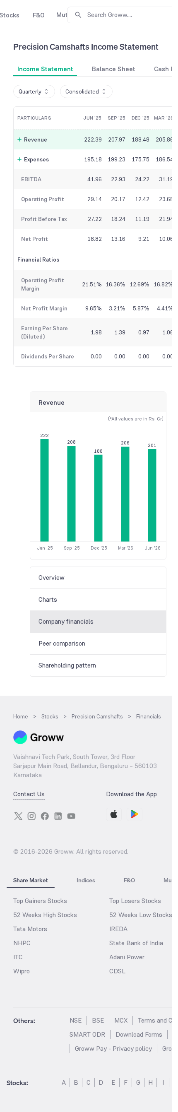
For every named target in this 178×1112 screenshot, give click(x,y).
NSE (76, 1020)
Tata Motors (30, 929)
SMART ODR (87, 1034)
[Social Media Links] (18, 816)
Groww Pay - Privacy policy (113, 1048)
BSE (98, 1020)
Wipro (21, 971)
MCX (120, 1020)
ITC (18, 957)
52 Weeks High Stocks (45, 914)
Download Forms (138, 1034)
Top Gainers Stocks (40, 900)
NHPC (22, 943)
